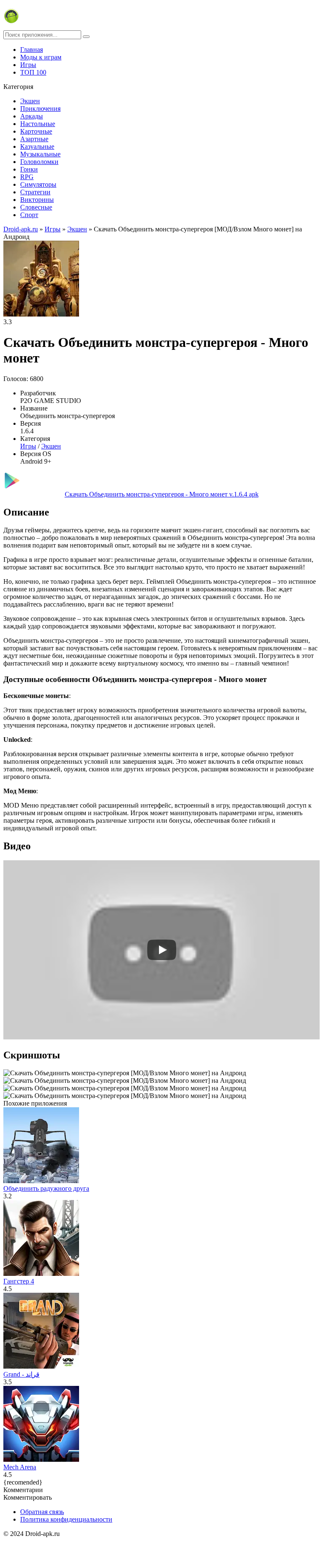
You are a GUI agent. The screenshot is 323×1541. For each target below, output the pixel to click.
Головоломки (39, 161)
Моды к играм (40, 57)
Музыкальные (40, 154)
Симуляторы (38, 184)
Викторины (37, 199)
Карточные (36, 131)
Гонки (29, 169)
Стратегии (35, 192)
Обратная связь (42, 1511)
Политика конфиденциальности (66, 1519)
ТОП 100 (33, 72)
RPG (27, 176)
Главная (31, 49)
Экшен (30, 101)
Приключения (40, 108)
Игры (28, 64)
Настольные (37, 123)
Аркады (31, 116)
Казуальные (37, 146)
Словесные (36, 207)
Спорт (29, 214)
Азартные (34, 138)
